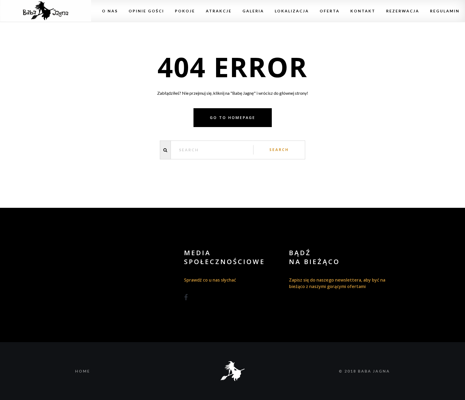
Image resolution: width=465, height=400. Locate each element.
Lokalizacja (292, 11)
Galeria (253, 11)
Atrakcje (219, 11)
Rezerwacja (402, 11)
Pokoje (185, 11)
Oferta (330, 11)
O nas (110, 11)
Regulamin (445, 11)
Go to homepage (232, 117)
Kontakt (362, 11)
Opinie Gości (146, 11)
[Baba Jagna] (45, 11)
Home (82, 371)
